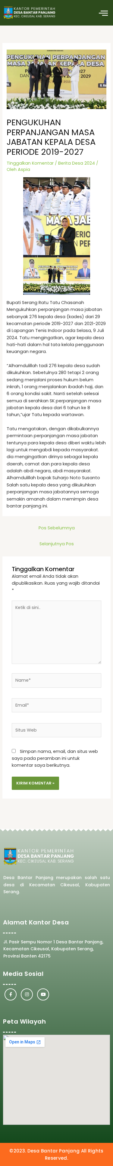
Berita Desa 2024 (76, 163)
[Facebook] (11, 994)
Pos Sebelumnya (57, 528)
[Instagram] (27, 994)
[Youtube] (43, 994)
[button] (103, 13)
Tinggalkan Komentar (30, 163)
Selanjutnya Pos (56, 544)
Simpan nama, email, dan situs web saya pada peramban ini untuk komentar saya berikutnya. (55, 758)
